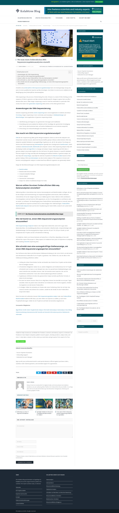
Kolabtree (18, 481)
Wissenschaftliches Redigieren (53, 502)
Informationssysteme (56, 312)
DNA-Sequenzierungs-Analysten (25, 226)
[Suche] (101, 21)
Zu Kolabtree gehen (65, 1)
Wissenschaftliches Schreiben (53, 495)
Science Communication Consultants (86, 119)
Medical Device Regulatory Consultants (86, 133)
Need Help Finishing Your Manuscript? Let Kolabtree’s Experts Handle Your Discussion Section (90, 256)
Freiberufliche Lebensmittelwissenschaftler (87, 108)
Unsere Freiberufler (23, 21)
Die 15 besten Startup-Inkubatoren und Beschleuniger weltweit (86, 283)
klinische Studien (57, 155)
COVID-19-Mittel (70, 18)
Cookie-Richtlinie (20, 503)
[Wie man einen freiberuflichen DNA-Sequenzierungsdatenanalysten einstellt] (44, 43)
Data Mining (68, 310)
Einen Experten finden (88, 1)
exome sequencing (39, 112)
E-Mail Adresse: (81, 160)
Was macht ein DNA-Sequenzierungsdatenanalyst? (31, 76)
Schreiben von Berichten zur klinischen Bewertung (58, 492)
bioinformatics (64, 144)
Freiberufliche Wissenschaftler (55, 66)
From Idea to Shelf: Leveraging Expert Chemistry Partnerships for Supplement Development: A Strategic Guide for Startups (88, 234)
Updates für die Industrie (43, 18)
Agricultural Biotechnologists (84, 144)
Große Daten (26, 310)
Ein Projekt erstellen (21, 490)
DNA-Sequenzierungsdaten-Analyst (48, 296)
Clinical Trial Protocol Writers (84, 124)
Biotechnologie (44, 66)
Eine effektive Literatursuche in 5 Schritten (87, 300)
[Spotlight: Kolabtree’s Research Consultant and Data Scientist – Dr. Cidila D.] (44, 404)
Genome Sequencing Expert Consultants (87, 147)
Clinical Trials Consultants (83, 113)
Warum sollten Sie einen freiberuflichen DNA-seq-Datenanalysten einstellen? (38, 78)
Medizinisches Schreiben (52, 499)
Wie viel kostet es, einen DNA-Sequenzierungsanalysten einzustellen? (36, 80)
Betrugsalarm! (55, 1)
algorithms (32, 149)
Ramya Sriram (22, 66)
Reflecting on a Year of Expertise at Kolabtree (22, 412)
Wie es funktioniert (76, 1)
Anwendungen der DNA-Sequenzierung (28, 74)
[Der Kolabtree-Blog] (28, 10)
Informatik (46, 310)
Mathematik (36, 146)
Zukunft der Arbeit (85, 18)
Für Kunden (59, 18)
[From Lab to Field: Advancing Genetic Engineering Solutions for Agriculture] (64, 404)
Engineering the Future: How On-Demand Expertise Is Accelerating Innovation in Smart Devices (90, 199)
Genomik (26, 241)
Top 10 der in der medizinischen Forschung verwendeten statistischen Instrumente (87, 288)
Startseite (18, 487)
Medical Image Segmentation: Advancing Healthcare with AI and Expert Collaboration (89, 239)
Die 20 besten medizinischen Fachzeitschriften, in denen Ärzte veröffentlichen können (89, 279)
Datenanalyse (34, 158)
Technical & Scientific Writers (84, 99)
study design (27, 155)
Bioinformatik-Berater (82, 116)
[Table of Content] (69, 72)
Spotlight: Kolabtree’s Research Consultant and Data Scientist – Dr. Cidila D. (45, 413)
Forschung (19, 115)
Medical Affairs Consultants (83, 130)
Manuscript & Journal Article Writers (85, 141)
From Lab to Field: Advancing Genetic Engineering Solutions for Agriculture (64, 413)
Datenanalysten (39, 144)
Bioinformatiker (23, 169)
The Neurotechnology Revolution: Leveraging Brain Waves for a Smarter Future (89, 248)
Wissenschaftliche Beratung (53, 486)
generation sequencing (35, 103)
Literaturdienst (50, 483)
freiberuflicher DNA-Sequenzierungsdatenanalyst (37, 88)
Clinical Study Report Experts (84, 138)
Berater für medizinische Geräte (85, 102)
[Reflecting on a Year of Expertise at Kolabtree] (24, 404)
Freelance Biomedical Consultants (85, 127)
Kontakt (18, 497)
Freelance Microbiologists (83, 122)
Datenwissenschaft (27, 146)
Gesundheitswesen (68, 66)
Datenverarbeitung (21, 312)
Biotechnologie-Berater (82, 105)
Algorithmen (19, 310)
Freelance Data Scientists (83, 150)
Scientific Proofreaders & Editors (85, 110)
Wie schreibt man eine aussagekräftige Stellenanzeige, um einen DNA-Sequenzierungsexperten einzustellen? (43, 82)
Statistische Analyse (51, 489)
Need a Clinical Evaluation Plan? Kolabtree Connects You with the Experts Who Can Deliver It (89, 193)
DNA (17, 137)
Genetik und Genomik (44, 312)
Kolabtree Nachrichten (25, 18)
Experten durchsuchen (21, 494)
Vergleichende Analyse (37, 310)
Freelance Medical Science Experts (85, 136)
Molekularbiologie (59, 115)
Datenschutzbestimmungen (89, 178)
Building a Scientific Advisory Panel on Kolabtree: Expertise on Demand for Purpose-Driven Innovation (90, 218)
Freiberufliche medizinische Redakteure (86, 96)
